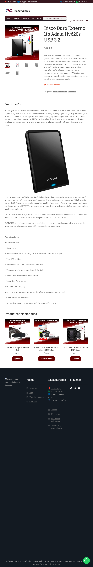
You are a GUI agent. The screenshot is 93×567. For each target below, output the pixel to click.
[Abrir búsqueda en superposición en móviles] (54, 18)
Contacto (26, 18)
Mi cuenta (36, 18)
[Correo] (79, 388)
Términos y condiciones (56, 426)
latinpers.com (54, 564)
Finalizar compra (36, 397)
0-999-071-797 (83, 2)
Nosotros (33, 388)
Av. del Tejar (11, 2)
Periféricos (72, 92)
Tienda (16, 18)
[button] (36, 28)
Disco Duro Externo (60, 92)
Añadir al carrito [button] (46, 359)
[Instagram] (75, 388)
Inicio (8, 18)
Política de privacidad (55, 419)
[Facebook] (71, 388)
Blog (31, 392)
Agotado (17, 359)
